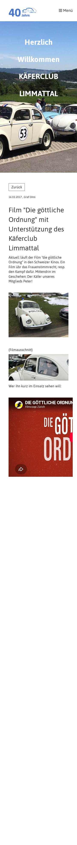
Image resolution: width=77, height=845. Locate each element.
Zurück (16, 187)
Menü (67, 10)
